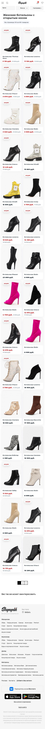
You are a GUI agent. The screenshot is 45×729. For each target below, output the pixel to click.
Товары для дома (12, 623)
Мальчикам (12, 654)
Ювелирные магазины (24, 675)
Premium (36, 623)
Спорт (3, 626)
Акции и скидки (6, 632)
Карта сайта (22, 707)
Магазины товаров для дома (25, 669)
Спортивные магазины (8, 669)
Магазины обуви (19, 666)
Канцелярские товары (20, 626)
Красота (9, 626)
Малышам (21, 654)
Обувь (3, 623)
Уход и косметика (37, 654)
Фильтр (22, 8)
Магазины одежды (7, 666)
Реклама (4, 681)
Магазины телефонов (31, 672)
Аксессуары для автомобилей (29, 629)
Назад (4, 8)
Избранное (42, 3)
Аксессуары (28, 623)
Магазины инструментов (9, 675)
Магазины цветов (38, 675)
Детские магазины (31, 666)
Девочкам (5, 654)
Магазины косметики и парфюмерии (12, 672)
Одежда (21, 623)
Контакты (12, 681)
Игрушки (27, 654)
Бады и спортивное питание (10, 629)
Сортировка (36, 8)
